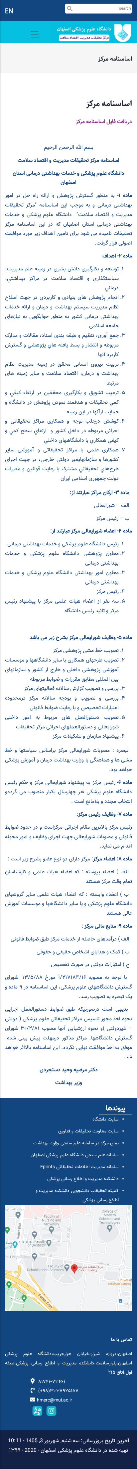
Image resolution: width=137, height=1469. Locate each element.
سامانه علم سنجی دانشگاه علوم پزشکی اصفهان (75, 1155)
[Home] (91, 33)
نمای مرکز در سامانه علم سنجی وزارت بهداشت (76, 1143)
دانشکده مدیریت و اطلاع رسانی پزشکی (83, 1179)
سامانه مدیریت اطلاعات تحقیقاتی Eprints (79, 1167)
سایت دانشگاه (105, 1119)
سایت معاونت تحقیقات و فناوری (88, 1131)
